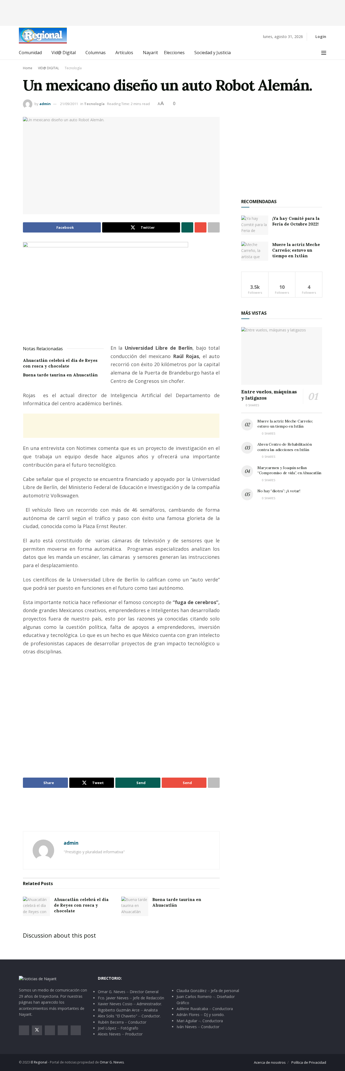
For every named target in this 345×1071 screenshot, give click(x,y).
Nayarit (150, 53)
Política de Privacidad (308, 1062)
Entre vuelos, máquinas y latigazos (269, 395)
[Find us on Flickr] (76, 1030)
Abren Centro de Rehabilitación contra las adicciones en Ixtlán (284, 447)
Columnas (95, 53)
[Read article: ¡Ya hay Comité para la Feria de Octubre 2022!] (254, 225)
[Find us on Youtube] (63, 1030)
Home (27, 68)
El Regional (39, 1062)
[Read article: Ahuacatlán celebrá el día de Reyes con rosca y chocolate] (36, 906)
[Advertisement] (172, 12)
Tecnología (73, 68)
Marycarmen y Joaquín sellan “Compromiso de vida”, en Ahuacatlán (289, 470)
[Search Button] (312, 53)
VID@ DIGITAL (48, 68)
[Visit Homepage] (43, 35)
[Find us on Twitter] (37, 1030)
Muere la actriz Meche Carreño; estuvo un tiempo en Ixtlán (296, 250)
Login (320, 36)
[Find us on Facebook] (24, 1030)
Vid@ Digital (63, 53)
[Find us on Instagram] (50, 1030)
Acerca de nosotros (270, 1062)
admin (45, 103)
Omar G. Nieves (112, 1062)
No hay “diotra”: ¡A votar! (278, 490)
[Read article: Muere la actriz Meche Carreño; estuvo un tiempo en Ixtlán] (254, 251)
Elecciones (174, 53)
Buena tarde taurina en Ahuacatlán (60, 374)
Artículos (124, 53)
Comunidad (30, 53)
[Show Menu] (323, 53)
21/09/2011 (69, 103)
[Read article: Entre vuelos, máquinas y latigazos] (281, 356)
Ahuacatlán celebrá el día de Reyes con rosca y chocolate (81, 905)
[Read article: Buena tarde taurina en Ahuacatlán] (134, 906)
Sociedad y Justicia (212, 53)
